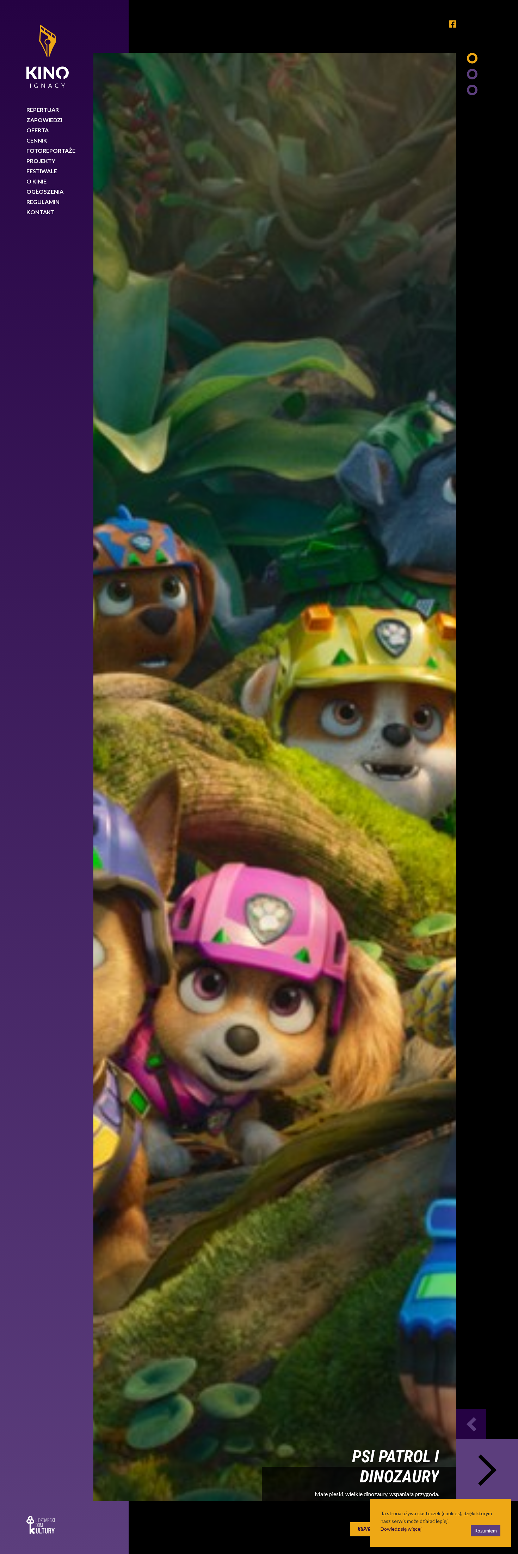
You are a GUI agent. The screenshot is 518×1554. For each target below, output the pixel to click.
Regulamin (43, 201)
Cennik (36, 140)
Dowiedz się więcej (401, 1529)
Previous (471, 1424)
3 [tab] (472, 90)
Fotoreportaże (50, 150)
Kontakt (40, 212)
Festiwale (41, 171)
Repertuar (42, 109)
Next (487, 1470)
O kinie (36, 181)
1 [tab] (472, 58)
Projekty (40, 160)
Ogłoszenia (44, 191)
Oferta (37, 130)
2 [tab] (472, 74)
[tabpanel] (274, 777)
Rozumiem (485, 1531)
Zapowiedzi (44, 119)
